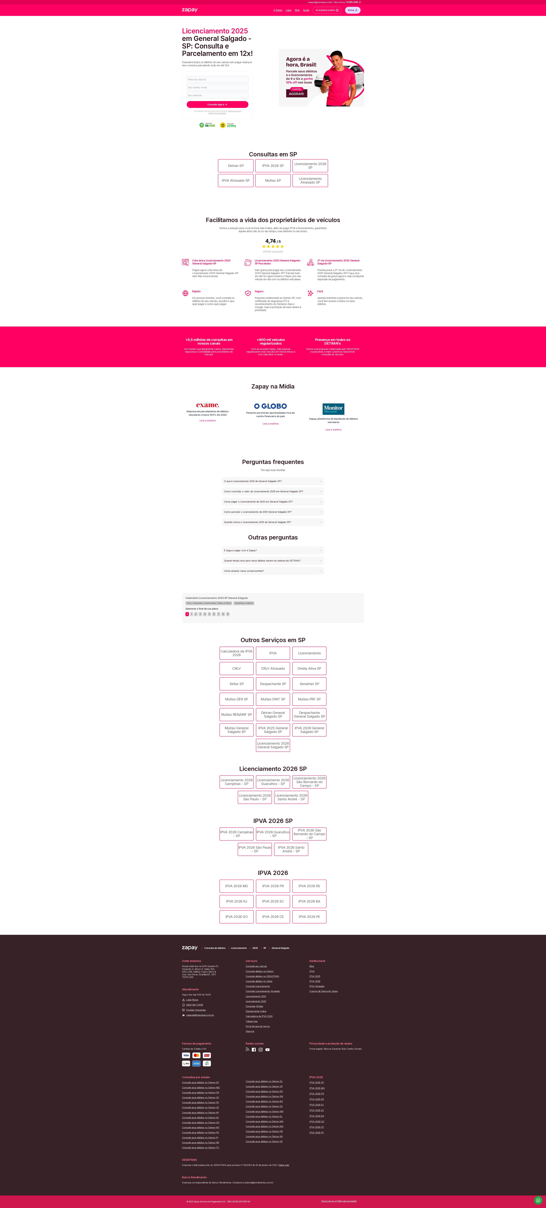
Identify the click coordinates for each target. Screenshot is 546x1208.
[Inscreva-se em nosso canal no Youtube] (267, 1050)
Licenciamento (309, 653)
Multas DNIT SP (273, 699)
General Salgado (280, 948)
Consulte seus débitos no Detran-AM (264, 1111)
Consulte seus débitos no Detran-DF (200, 1082)
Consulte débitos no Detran (260, 971)
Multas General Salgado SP (236, 730)
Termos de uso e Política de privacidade (224, 112)
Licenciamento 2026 (256, 1001)
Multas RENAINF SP (236, 714)
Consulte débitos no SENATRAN (262, 976)
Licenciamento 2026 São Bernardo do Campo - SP (309, 782)
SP (264, 948)
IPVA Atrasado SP (236, 180)
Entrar (351, 10)
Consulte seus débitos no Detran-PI (200, 1137)
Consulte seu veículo (256, 966)
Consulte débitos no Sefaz (259, 981)
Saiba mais (283, 1165)
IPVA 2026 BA (309, 901)
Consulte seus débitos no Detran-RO (264, 1136)
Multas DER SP (236, 699)
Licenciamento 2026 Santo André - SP (291, 797)
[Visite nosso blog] (247, 1050)
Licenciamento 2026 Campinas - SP (237, 782)
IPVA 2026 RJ (236, 901)
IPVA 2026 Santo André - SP (291, 849)
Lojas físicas (192, 999)
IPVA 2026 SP (273, 166)
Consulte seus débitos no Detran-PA (200, 1132)
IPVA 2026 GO (237, 917)
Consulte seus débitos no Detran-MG (201, 1087)
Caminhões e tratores (243, 603)
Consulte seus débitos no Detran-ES (264, 1106)
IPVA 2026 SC (273, 901)
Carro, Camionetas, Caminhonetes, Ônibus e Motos (209, 603)
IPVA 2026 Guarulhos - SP (273, 834)
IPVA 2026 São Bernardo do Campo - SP (309, 834)
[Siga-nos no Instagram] (260, 1050)
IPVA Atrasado (316, 986)
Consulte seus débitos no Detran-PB (264, 1131)
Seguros (250, 1031)
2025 (255, 948)
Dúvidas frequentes (196, 1010)
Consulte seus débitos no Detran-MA (265, 1121)
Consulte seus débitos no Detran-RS (264, 1091)
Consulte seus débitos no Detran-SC (200, 1097)
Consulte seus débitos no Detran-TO (200, 1147)
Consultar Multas (254, 1006)
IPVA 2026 (314, 981)
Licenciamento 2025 (256, 996)
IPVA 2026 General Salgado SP (309, 730)
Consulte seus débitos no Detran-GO (200, 1122)
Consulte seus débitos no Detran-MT (201, 1127)
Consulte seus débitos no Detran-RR (200, 1142)
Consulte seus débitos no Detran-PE (200, 1102)
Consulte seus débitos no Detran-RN (264, 1096)
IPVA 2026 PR (273, 886)
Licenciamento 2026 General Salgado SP (273, 745)
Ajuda (306, 10)
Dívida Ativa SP (309, 668)
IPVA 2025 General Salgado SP (273, 730)
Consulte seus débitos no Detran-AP (200, 1112)
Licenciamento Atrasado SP (310, 180)
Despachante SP (273, 684)
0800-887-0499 (194, 1005)
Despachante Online (256, 1011)
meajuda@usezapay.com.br (200, 1015)
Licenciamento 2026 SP (310, 166)
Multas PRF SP (309, 699)
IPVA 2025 (314, 976)
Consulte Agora (215, 104)
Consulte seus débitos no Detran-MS (264, 1126)
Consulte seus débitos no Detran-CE (200, 1107)
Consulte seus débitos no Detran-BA (264, 1101)
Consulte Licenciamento (258, 986)
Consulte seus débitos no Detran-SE (264, 1141)
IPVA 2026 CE (273, 917)
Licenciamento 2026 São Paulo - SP (255, 797)
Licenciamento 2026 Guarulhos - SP (273, 782)
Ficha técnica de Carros (258, 1026)
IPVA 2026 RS (309, 886)
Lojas (288, 10)
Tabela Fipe (252, 1021)
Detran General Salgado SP (273, 714)
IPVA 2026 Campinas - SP (236, 834)
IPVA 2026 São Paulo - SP (254, 849)
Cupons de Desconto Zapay (323, 991)
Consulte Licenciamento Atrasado (263, 991)
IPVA (273, 653)
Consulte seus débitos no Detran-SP (264, 1086)
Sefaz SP (236, 684)
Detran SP (236, 166)
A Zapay (277, 10)
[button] (273, 481)
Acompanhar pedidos (325, 10)
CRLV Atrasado (273, 668)
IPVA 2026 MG (236, 886)
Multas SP (273, 180)
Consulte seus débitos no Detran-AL (264, 1116)
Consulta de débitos (215, 948)
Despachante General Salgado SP (309, 714)
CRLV (236, 668)
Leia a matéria (208, 420)
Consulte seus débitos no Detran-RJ (264, 1081)
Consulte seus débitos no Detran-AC (200, 1117)
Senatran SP (309, 684)
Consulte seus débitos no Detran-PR (200, 1092)
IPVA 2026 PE (309, 917)
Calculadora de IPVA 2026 (237, 653)
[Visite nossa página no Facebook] (254, 1050)
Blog (297, 10)
